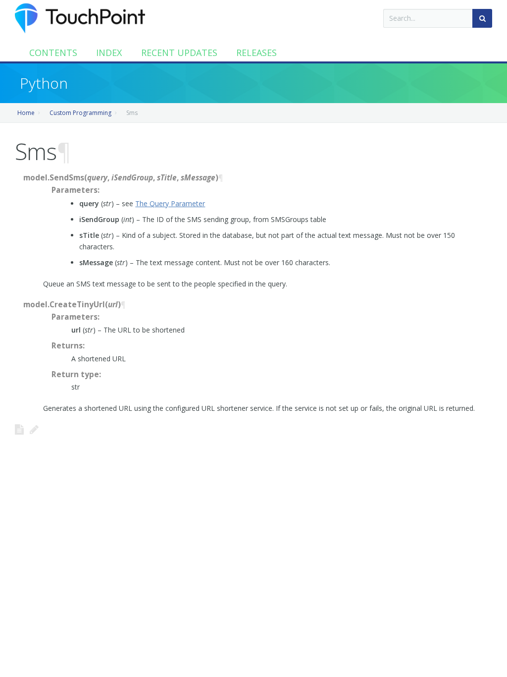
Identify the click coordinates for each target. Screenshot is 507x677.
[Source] (19, 429)
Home (26, 113)
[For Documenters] (34, 429)
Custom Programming (80, 113)
